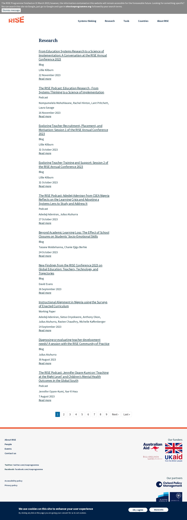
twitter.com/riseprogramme (26, 465)
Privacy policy (11, 485)
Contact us (10, 453)
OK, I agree (138, 509)
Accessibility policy (13, 480)
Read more (45, 78)
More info (158, 509)
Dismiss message (11, 10)
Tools (126, 21)
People (8, 444)
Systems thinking (87, 21)
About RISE (163, 21)
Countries (143, 21)
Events (8, 448)
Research (110, 21)
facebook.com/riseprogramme (29, 469)
